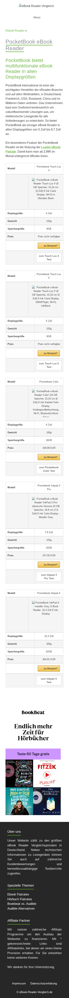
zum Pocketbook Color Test (49, 469)
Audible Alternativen (21, 908)
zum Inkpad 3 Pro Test (49, 576)
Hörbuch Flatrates (19, 899)
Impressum (19, 983)
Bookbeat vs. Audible (21, 904)
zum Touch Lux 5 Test (49, 365)
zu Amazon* (51, 245)
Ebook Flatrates (18, 894)
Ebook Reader (15, 30)
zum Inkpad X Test (49, 680)
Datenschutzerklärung (43, 983)
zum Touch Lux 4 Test (49, 257)
